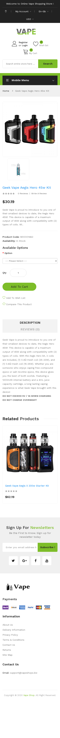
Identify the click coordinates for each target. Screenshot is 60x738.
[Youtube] (46, 560)
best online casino (33, 730)
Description (30, 322)
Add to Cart (19, 286)
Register (23, 42)
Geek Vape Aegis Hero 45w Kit (32, 90)
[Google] (24, 560)
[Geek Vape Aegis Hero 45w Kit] (18, 169)
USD (29, 19)
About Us (7, 624)
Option (8, 253)
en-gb (43, 11)
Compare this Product (19, 304)
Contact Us (8, 644)
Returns (6, 650)
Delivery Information (13, 629)
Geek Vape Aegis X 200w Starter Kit (27, 485)
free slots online (32, 715)
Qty (4, 272)
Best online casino (42, 700)
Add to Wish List (15, 298)
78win (38, 705)
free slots (45, 720)
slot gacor (34, 725)
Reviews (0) (30, 329)
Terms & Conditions (13, 639)
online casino (21, 725)
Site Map (7, 655)
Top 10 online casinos (35, 735)
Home (5, 90)
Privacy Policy (10, 634)
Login (25, 45)
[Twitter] (13, 560)
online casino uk (26, 705)
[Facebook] (35, 560)
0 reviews (23, 194)
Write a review (39, 194)
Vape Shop (28, 695)
